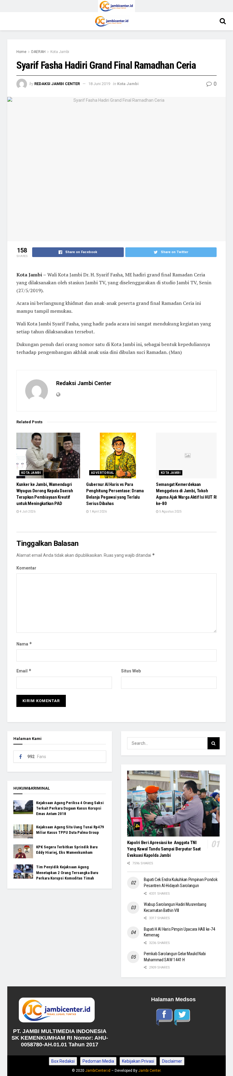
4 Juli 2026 (27, 511)
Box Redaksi (63, 1061)
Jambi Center (149, 1070)
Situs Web (131, 670)
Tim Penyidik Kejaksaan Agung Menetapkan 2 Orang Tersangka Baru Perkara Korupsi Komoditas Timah (67, 872)
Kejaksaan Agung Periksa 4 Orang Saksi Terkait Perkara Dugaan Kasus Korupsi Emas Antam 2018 (70, 808)
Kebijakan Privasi (138, 1061)
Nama (24, 644)
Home (21, 52)
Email (24, 671)
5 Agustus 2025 (170, 511)
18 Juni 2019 (99, 83)
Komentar (26, 568)
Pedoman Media (98, 1061)
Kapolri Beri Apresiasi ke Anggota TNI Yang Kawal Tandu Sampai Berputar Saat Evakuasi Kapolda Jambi (164, 849)
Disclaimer (172, 1061)
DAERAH (38, 52)
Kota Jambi (59, 52)
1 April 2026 (98, 511)
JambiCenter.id (97, 1070)
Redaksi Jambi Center (57, 83)
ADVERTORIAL (102, 472)
